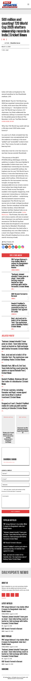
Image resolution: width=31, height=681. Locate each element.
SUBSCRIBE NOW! (8, 121)
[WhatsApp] (14, 54)
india (13, 298)
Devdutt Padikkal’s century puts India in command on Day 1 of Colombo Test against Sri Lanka (19, 307)
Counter (4, 598)
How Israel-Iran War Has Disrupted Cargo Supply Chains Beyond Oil (22, 430)
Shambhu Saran (15, 43)
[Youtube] (17, 595)
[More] (18, 54)
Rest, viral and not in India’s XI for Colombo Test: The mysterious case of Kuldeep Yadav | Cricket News (19, 322)
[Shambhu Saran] (3, 43)
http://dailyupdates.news (8, 462)
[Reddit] (9, 247)
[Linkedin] (12, 247)
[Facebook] (3, 54)
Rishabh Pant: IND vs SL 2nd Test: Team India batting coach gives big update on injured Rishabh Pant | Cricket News (15, 369)
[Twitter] (7, 54)
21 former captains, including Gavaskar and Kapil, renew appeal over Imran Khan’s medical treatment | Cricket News (14, 393)
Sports (14, 314)
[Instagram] (22, 247)
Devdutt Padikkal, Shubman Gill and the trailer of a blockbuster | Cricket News (15, 381)
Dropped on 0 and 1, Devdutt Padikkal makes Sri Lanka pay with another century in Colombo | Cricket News (15, 405)
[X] (6, 247)
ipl (12, 289)
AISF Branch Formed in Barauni (19, 295)
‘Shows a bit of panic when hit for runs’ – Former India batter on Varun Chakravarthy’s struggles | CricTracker (8, 437)
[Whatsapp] (19, 247)
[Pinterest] (11, 54)
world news (15, 270)
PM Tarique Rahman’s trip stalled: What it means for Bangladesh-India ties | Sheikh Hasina (20, 263)
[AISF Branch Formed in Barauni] (6, 296)
